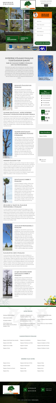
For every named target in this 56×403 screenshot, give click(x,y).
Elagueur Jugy (23, 368)
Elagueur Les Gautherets (25, 340)
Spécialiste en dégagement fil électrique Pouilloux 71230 (26, 316)
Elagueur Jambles (6, 365)
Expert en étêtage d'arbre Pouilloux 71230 (44, 320)
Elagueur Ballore (23, 348)
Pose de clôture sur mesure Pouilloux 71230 (44, 324)
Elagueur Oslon (23, 371)
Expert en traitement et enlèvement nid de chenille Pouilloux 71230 (27, 324)
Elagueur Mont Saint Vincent (43, 345)
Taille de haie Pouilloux (7, 318)
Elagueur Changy (40, 365)
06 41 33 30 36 (8, 4)
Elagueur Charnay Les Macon (9, 368)
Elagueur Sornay (6, 363)
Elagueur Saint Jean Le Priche (26, 363)
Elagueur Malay (40, 363)
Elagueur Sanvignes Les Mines (43, 343)
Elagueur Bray (6, 371)
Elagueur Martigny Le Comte (43, 348)
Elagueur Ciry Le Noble (7, 345)
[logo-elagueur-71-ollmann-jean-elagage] (28, 5)
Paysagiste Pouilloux (7, 320)
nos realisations (11, 38)
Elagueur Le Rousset (41, 340)
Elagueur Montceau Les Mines (26, 343)
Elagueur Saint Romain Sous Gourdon (10, 340)
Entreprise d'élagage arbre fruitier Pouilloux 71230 (44, 316)
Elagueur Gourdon (24, 345)
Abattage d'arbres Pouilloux (8, 315)
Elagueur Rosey (40, 371)
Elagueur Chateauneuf (24, 365)
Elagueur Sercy (40, 368)
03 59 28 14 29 (8, 2)
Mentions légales (35, 400)
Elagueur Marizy (6, 348)
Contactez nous (24, 38)
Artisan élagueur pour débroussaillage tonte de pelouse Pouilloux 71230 (10, 325)
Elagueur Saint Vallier (7, 343)
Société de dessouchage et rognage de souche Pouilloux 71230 (27, 320)
